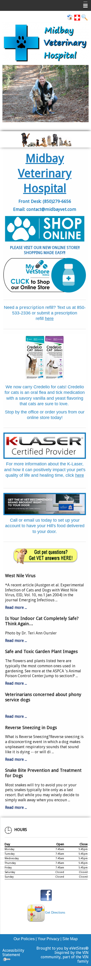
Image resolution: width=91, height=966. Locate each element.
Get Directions (55, 912)
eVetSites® (79, 948)
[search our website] (84, 17)
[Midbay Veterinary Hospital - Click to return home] (45, 43)
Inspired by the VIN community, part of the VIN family (65, 957)
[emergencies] (77, 17)
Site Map (70, 939)
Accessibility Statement (13, 952)
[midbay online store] (44, 275)
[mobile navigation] (83, 6)
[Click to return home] (70, 17)
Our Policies (24, 939)
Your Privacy (48, 939)
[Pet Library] (45, 555)
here (49, 318)
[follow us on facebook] (46, 895)
